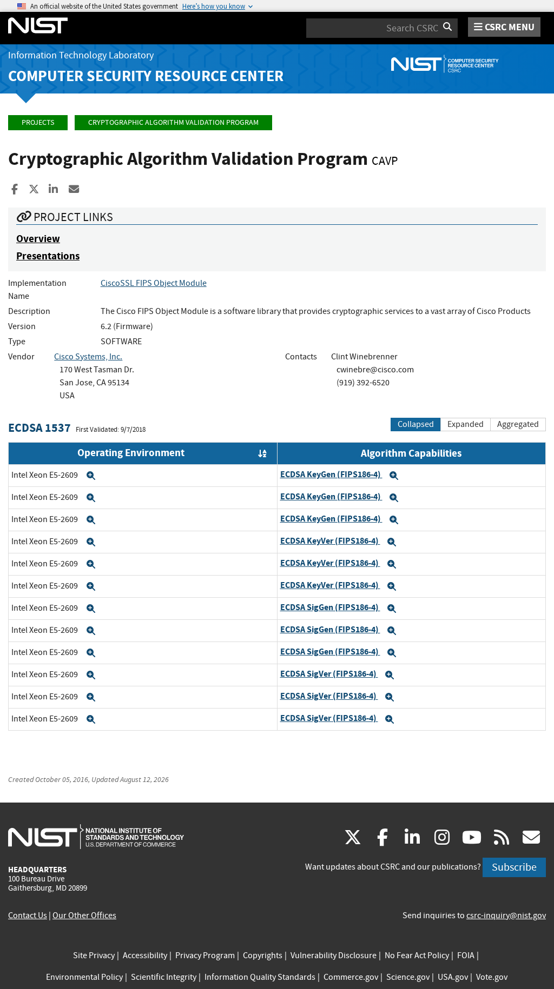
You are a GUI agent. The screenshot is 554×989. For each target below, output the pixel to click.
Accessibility (145, 955)
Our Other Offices (84, 915)
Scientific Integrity (163, 977)
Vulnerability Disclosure (334, 955)
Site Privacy (94, 955)
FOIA (465, 955)
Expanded (465, 424)
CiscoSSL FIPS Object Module (154, 283)
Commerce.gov (351, 977)
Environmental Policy (84, 977)
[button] (91, 475)
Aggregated (518, 424)
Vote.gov (491, 977)
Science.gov (408, 977)
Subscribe (514, 867)
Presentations (48, 256)
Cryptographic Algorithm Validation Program (173, 122)
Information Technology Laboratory (81, 55)
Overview (38, 238)
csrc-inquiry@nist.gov (506, 915)
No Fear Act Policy (417, 955)
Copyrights (262, 955)
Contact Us (27, 915)
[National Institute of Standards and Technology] (96, 836)
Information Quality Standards (260, 977)
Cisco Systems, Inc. (88, 356)
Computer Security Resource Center (145, 76)
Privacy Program (205, 955)
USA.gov (453, 977)
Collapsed (416, 424)
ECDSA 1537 (39, 427)
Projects (38, 122)
